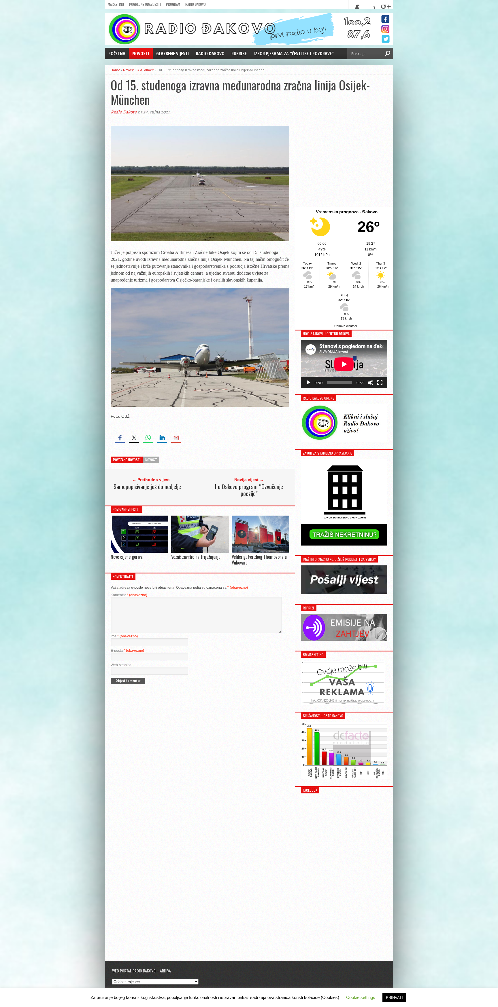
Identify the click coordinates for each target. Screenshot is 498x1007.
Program (173, 4)
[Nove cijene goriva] (139, 551)
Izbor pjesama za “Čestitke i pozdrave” (294, 53)
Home (115, 70)
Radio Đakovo (195, 4)
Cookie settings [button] (360, 997)
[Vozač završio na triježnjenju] (200, 551)
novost (151, 459)
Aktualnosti (145, 70)
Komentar (129, 595)
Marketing (116, 4)
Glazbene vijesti (172, 53)
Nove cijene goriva (127, 556)
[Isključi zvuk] (370, 382)
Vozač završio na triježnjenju (195, 556)
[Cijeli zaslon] (380, 382)
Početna (116, 53)
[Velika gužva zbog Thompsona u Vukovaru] (260, 551)
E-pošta (127, 651)
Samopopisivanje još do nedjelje (147, 486)
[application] (344, 364)
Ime (124, 636)
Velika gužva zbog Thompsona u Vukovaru (259, 559)
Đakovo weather (345, 326)
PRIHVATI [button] (394, 997)
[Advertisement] (344, 163)
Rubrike (239, 53)
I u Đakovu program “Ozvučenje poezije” (249, 490)
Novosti (140, 53)
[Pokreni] (308, 382)
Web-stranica (121, 665)
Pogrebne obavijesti (145, 4)
